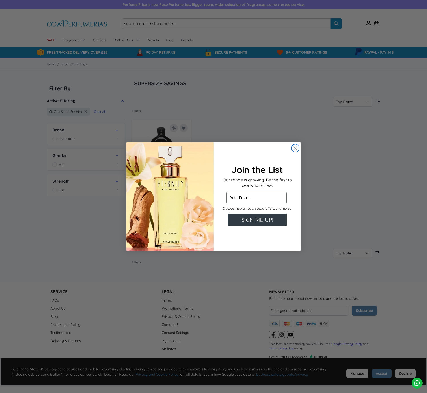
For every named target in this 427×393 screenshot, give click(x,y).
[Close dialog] (295, 148)
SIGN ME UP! (257, 219)
